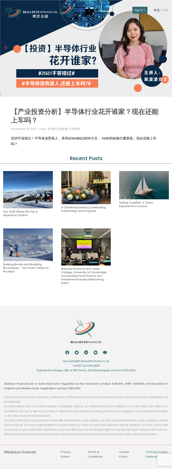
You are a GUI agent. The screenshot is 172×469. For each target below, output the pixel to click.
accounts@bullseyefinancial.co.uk (86, 361)
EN (166, 10)
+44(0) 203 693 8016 (86, 366)
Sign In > (139, 10)
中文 (157, 10)
